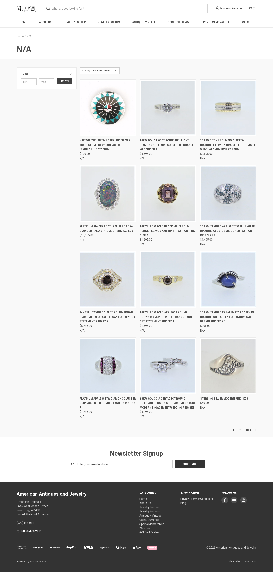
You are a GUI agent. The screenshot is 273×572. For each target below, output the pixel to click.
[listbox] (105, 71)
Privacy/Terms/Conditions (197, 498)
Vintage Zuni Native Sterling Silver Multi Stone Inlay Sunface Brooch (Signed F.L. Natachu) (105, 145)
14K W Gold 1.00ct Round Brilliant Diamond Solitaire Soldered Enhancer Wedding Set (168, 145)
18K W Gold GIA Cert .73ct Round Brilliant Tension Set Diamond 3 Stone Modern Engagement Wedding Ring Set (168, 403)
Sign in (223, 8)
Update (64, 81)
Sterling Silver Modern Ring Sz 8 (224, 398)
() (254, 8)
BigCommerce (38, 561)
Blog (183, 503)
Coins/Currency (178, 22)
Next (249, 430)
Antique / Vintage (144, 22)
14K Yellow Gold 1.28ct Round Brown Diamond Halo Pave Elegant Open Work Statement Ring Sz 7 (107, 317)
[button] (46, 74)
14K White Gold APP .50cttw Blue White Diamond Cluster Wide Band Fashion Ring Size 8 (227, 231)
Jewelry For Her (75, 22)
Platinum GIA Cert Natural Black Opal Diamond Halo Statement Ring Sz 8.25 (107, 229)
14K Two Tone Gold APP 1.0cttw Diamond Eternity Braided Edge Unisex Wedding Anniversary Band (227, 145)
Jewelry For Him (109, 22)
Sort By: (86, 70)
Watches (247, 22)
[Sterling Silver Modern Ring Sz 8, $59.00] (228, 365)
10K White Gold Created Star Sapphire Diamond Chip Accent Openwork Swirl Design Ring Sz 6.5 (227, 317)
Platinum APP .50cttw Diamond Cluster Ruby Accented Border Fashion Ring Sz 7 (108, 403)
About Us (45, 22)
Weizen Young (248, 561)
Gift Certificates (149, 532)
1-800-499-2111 (31, 531)
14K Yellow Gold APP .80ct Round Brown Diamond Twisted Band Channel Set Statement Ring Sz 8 (167, 317)
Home (23, 22)
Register (237, 8)
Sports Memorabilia (215, 22)
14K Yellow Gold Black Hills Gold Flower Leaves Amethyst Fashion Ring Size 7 (167, 231)
